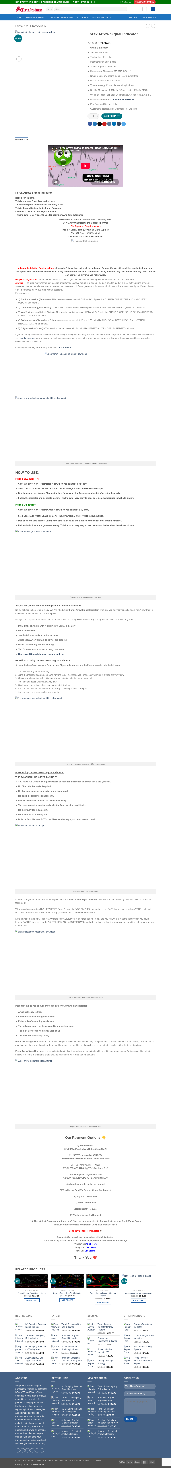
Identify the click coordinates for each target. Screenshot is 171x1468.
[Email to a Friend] (99, 124)
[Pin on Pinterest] (104, 124)
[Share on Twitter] (95, 124)
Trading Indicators (34, 17)
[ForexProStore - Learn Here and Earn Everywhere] (28, 9)
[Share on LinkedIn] (114, 124)
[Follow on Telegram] (118, 2)
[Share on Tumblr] (119, 124)
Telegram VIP (83, 17)
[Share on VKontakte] (109, 124)
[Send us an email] (110, 2)
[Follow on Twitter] (108, 2)
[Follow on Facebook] (103, 2)
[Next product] (148, 26)
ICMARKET (119, 99)
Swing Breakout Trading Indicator (139, 1293)
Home (19, 17)
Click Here (91, 1244)
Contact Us (126, 2)
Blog (109, 17)
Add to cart (112, 116)
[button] (144, 9)
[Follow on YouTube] (116, 2)
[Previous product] (153, 26)
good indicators (27, 338)
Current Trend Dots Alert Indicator (67, 1293)
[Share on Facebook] (90, 124)
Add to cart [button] (32, 1300)
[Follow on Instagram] (105, 2)
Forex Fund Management (61, 17)
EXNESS (129, 99)
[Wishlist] (136, 9)
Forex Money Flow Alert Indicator (32, 1293)
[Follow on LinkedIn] (113, 2)
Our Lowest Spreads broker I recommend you (41, 654)
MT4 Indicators (36, 25)
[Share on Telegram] (123, 124)
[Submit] (125, 9)
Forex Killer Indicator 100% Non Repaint (103, 1294)
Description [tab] (21, 140)
